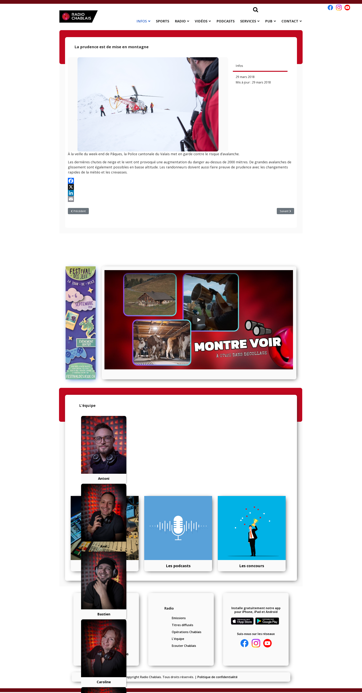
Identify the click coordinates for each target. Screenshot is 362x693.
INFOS (142, 21)
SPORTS (162, 21)
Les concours (251, 565)
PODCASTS (225, 21)
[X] (181, 187)
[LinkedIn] (181, 193)
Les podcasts (178, 565)
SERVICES (248, 21)
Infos (239, 66)
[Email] (181, 199)
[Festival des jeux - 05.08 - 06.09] (82, 322)
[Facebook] (181, 181)
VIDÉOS (201, 21)
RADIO (180, 21)
